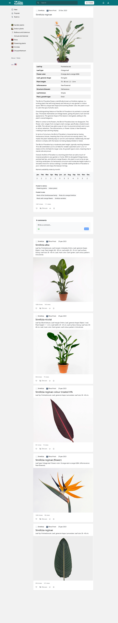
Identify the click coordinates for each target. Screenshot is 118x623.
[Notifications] (103, 2)
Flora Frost (52, 10)
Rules (18, 58)
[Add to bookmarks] (55, 208)
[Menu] (10, 2)
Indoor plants (53, 188)
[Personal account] (108, 2)
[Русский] (12, 65)
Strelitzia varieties (60, 198)
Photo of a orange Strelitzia (67, 195)
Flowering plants (42, 188)
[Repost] (51, 208)
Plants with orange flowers (45, 198)
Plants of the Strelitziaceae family (47, 195)
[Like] (37, 208)
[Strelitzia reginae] (63, 555)
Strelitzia (41, 10)
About (13, 58)
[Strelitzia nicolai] (63, 346)
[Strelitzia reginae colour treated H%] (63, 416)
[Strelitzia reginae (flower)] (63, 486)
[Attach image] (39, 228)
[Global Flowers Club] (19, 3)
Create (90, 3)
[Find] (38, 2)
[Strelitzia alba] (63, 273)
